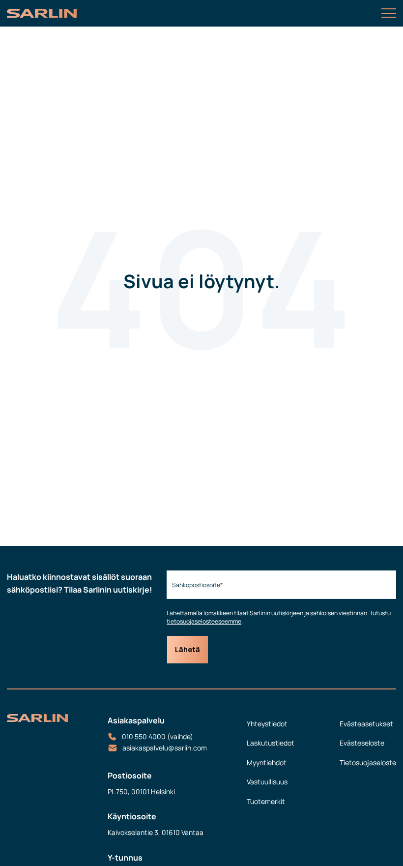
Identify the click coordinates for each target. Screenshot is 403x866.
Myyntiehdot (267, 762)
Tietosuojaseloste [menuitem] (368, 762)
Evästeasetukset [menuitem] (366, 723)
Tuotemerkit (266, 801)
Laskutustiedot (270, 742)
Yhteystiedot (267, 723)
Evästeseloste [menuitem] (362, 742)
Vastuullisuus (267, 781)
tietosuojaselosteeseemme (204, 621)
